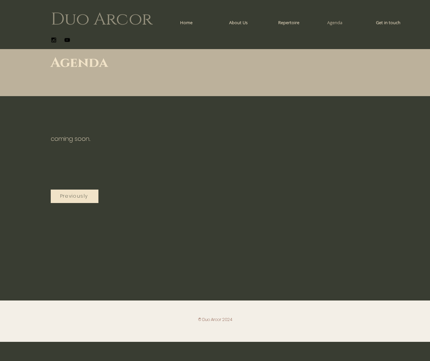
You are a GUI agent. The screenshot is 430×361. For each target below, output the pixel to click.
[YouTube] (67, 40)
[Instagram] (53, 40)
